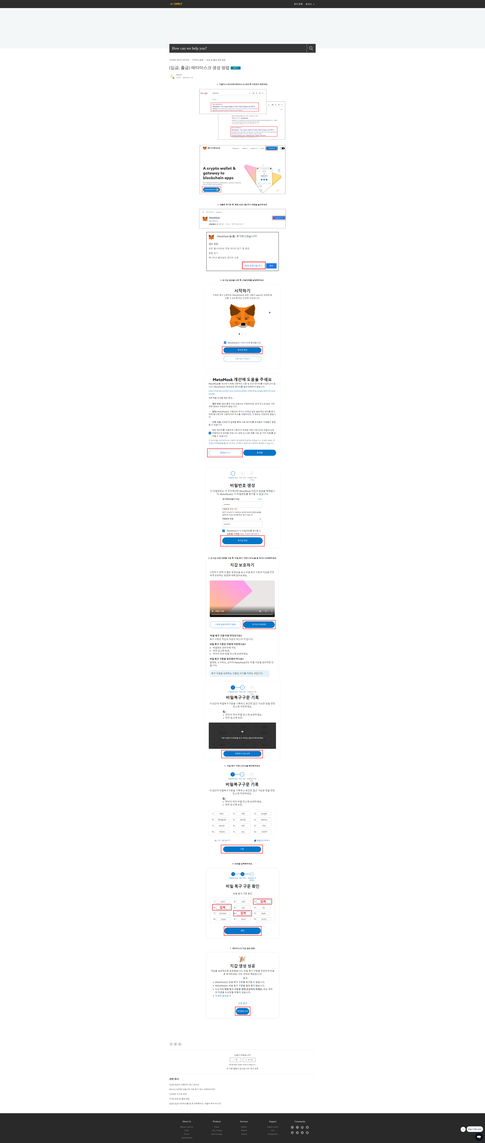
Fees (272, 1130)
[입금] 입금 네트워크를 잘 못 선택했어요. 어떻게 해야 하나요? (195, 1104)
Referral (244, 1130)
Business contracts (186, 1127)
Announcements (186, 1138)
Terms (186, 1130)
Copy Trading (217, 1130)
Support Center (272, 1127)
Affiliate (244, 1134)
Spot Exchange (216, 1134)
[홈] (176, 4)
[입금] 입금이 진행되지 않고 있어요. (184, 1085)
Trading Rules (273, 1134)
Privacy (186, 1134)
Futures (216, 1127)
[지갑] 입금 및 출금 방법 (179, 1099)
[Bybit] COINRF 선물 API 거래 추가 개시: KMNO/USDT (192, 1089)
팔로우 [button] (235, 68)
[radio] (235, 1060)
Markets (244, 1127)
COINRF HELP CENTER (179, 60)
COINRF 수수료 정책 (178, 1094)
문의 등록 (298, 4)
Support (179, 75)
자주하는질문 (197, 60)
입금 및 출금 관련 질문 (216, 60)
